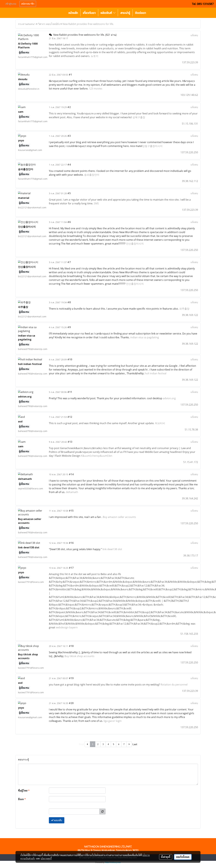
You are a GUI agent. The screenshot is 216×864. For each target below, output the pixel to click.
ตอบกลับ (57, 820)
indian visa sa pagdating (144, 337)
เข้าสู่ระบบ (11, 3)
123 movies (95, 88)
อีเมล (22, 799)
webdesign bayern (67, 627)
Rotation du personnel (174, 684)
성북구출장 (139, 117)
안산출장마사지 (135, 243)
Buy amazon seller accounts (119, 517)
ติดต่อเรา (140, 12)
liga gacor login (113, 721)
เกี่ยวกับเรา (89, 12)
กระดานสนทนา (26, 24)
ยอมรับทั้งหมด (182, 856)
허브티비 (160, 423)
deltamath (72, 492)
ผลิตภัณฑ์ (107, 12)
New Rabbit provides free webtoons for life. (88, 24)
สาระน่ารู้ (125, 12)
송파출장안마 (91, 174)
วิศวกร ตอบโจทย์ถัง (49, 24)
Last (135, 744)
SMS (96, 203)
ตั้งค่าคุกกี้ (165, 856)
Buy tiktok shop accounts (79, 656)
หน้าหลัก (73, 12)
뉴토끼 (94, 56)
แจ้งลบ (194, 35)
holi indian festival (155, 373)
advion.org (169, 398)
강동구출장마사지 (152, 146)
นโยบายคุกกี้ (46, 858)
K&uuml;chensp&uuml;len (96, 455)
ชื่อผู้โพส (24, 790)
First (81, 744)
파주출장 (184, 308)
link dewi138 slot (112, 549)
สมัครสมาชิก (27, 3)
